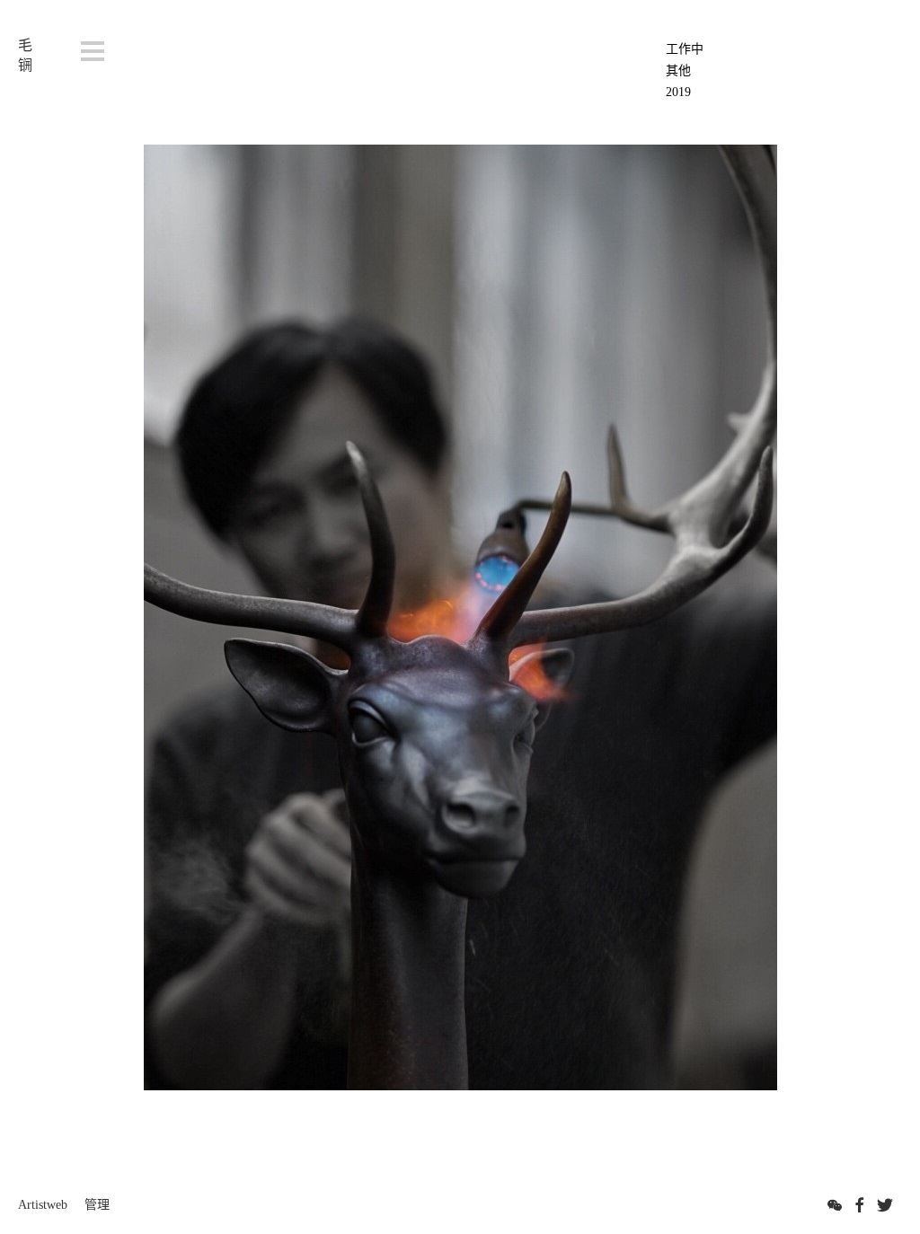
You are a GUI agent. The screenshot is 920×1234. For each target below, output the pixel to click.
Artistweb (42, 1205)
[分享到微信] (835, 1205)
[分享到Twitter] (885, 1205)
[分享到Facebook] (860, 1205)
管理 (97, 1205)
